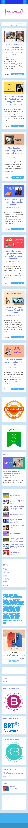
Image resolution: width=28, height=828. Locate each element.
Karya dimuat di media (8, 606)
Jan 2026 (5, 575)
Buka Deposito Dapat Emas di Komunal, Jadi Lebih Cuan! (14, 202)
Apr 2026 (5, 571)
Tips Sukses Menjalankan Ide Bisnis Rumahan (17, 532)
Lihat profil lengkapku (14, 788)
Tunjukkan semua (14, 25)
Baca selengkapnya (17, 74)
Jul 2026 (5, 567)
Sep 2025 (5, 582)
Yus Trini (5, 681)
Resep (12, 618)
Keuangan (12, 609)
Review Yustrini (6, 772)
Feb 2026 (5, 574)
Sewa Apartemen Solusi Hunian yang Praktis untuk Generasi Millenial (17, 546)
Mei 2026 (5, 569)
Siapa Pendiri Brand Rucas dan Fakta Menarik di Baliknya (17, 502)
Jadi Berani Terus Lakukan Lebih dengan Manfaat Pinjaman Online (17, 508)
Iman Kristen (20, 602)
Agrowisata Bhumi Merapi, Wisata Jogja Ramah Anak (17, 513)
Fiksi (14, 599)
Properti (17, 615)
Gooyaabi (21, 826)
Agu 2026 (6, 565)
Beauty (11, 595)
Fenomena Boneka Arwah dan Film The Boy (14, 362)
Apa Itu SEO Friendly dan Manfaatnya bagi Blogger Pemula (14, 99)
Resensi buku (6, 618)
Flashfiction (6, 602)
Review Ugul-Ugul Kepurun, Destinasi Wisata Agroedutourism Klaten (17, 540)
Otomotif (11, 613)
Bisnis (15, 595)
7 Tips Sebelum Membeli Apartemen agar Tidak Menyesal (14, 150)
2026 (5, 564)
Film (18, 599)
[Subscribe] (18, 662)
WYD (11, 826)
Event (10, 599)
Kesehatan (6, 609)
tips (4, 622)
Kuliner (17, 609)
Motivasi (18, 611)
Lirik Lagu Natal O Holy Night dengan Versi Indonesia (16, 552)
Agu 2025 (6, 584)
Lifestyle (12, 611)
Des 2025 (6, 578)
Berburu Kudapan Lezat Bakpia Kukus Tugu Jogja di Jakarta (14, 47)
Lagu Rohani (6, 611)
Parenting (17, 613)
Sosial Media (6, 620)
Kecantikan (17, 606)
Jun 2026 (5, 568)
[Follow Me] (12, 662)
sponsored (13, 620)
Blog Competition (7, 597)
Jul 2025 (5, 585)
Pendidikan (6, 615)
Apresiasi (6, 595)
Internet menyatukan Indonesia (10, 604)
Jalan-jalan (21, 604)
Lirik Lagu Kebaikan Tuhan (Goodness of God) (17, 494)
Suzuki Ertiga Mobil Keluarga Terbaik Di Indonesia (14, 310)
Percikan (12, 615)
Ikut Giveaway (13, 602)
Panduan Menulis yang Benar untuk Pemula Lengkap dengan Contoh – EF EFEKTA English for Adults (13, 775)
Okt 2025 (5, 581)
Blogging (6, 599)
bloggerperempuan (17, 597)
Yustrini (9, 53)
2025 (5, 577)
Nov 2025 (6, 579)
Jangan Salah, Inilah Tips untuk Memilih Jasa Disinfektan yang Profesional (14, 255)
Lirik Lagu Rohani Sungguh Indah (17, 526)
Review (17, 618)
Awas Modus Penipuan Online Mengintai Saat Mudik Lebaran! (16, 521)
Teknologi (20, 620)
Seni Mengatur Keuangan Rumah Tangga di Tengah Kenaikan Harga (11, 473)
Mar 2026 (6, 572)
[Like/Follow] (10, 662)
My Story (5, 613)
